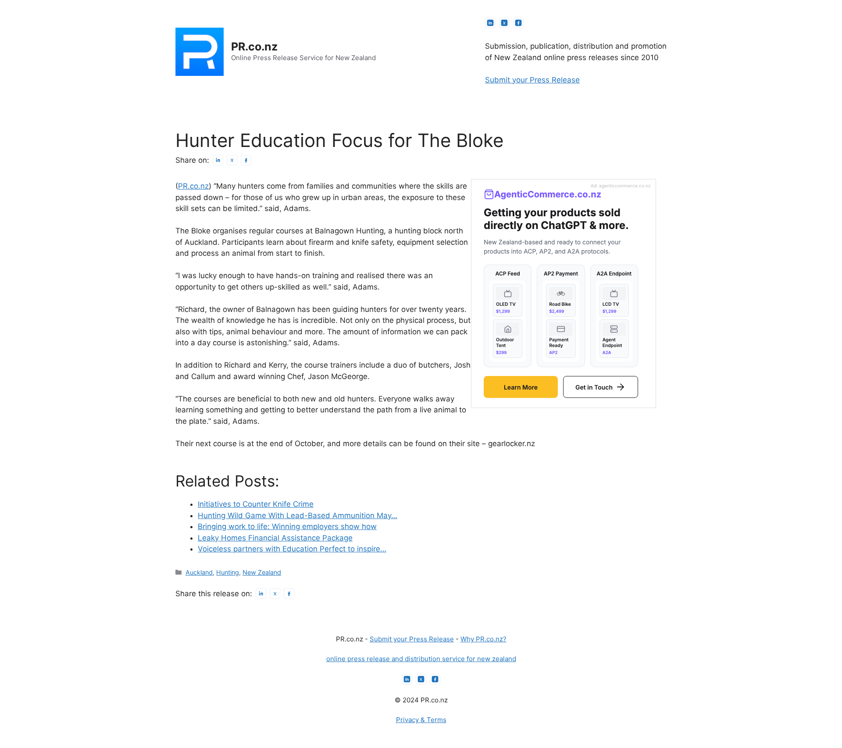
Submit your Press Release (532, 79)
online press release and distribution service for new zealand (421, 659)
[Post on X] (232, 160)
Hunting (227, 572)
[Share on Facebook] (246, 160)
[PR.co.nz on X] (504, 23)
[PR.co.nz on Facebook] (518, 23)
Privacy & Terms (421, 720)
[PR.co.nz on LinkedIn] (490, 23)
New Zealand (262, 572)
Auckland (199, 572)
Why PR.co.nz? (483, 639)
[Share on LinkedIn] (218, 160)
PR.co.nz (254, 46)
